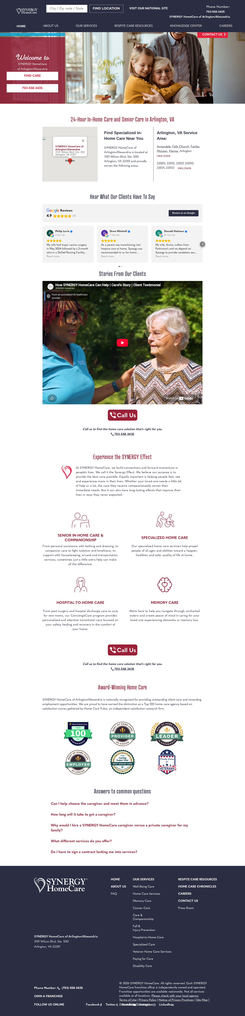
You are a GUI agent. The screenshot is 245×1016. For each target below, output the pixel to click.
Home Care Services (146, 893)
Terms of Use (128, 1000)
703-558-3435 (32, 88)
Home (21, 26)
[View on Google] (50, 233)
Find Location (106, 8)
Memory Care (142, 901)
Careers (225, 26)
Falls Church (180, 146)
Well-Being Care (143, 886)
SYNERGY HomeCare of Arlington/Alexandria (69, 148)
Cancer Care (141, 908)
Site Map (202, 1000)
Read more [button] (53, 256)
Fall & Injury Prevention (144, 928)
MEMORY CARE (164, 603)
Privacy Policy (147, 1000)
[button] (42, 244)
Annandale (164, 146)
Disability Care (142, 966)
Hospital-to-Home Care (148, 937)
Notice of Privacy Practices (176, 1000)
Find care (32, 76)
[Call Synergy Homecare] (122, 416)
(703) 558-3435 (58, 988)
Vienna (173, 151)
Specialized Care (144, 944)
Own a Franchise (48, 996)
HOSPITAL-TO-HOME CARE (80, 603)
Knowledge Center (186, 26)
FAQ (114, 893)
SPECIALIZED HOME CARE (164, 538)
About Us (50, 26)
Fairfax (195, 146)
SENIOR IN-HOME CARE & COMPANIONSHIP (80, 538)
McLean (162, 151)
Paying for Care (143, 959)
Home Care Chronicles (197, 886)
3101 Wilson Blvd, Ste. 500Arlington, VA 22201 (69, 153)
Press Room (186, 908)
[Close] (83, 141)
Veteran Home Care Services (152, 951)
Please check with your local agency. (175, 996)
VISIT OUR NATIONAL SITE (148, 8)
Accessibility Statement (134, 1004)
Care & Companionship (143, 917)
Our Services (86, 26)
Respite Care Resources (133, 26)
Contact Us (212, 34)
